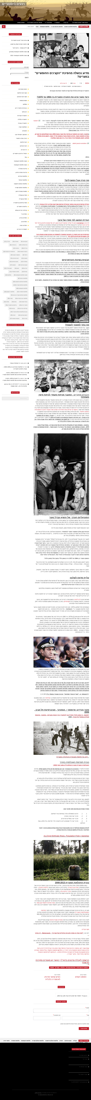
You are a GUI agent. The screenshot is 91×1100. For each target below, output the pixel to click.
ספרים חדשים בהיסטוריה (81, 26)
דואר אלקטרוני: (56, 1015)
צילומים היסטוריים (22, 206)
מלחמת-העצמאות (44, 26)
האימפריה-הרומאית (9, 251)
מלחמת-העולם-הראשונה (20, 281)
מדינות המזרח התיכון (21, 172)
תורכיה (24, 318)
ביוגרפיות (13, 245)
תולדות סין (24, 221)
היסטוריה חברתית (66, 86)
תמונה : (85, 134)
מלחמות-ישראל (22, 278)
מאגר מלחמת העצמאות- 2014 (18, 55)
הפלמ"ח (24, 261)
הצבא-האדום (14, 261)
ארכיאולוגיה (23, 245)
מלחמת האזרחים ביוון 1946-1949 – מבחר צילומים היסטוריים (79, 1061)
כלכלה (63, 967)
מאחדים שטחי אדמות (56, 920)
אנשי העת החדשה (22, 93)
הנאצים (24, 258)
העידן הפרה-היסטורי (21, 138)
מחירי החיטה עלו (66, 891)
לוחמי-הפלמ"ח (14, 271)
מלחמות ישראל (23, 180)
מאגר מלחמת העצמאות (20, 161)
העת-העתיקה (15, 258)
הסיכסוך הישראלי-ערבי (21, 134)
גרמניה (16, 248)
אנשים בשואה (21, 22)
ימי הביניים (24, 149)
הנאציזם (24, 130)
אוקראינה (24, 241)
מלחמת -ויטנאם (9, 291)
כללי (26, 157)
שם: (88, 1015)
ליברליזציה (77, 599)
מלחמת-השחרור (22, 291)
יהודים (24, 268)
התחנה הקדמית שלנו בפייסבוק (19, 44)
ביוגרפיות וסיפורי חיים (21, 108)
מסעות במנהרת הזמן (21, 191)
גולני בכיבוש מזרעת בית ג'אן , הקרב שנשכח (78, 1084)
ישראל (24, 271)
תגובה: (87, 1007)
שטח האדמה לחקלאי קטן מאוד (46, 903)
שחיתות (48, 698)
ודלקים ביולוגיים (43, 887)
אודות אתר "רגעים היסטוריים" (80, 22)
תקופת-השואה (14, 318)
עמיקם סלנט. (38, 1092)
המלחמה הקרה (23, 127)
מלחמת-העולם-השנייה (20, 285)
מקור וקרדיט (85, 929)
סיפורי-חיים (23, 305)
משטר (52, 967)
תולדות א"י (49, 22)
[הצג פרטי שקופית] (45, 10)
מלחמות (8, 275)
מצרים (57, 967)
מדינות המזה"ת (48, 86)
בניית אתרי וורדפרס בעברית (45, 1094)
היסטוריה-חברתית (82, 967)
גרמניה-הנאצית (22, 251)
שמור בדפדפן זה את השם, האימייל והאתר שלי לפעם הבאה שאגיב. (74, 1023)
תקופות (58, 22)
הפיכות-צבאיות (70, 967)
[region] (45, 10)
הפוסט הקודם (80, 977)
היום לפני (24, 112)
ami (71, 83)
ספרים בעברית (23, 199)
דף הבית (66, 22)
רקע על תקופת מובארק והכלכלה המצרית (72, 757)
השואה (13, 265)
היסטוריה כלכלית (22, 119)
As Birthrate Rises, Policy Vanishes (66, 836)
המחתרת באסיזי (14, 363)
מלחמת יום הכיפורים (21, 298)
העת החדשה (57, 86)
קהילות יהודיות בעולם (56, 26)
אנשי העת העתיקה (22, 96)
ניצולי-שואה (23, 301)
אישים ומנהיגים (76, 86)
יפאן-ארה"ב (8, 268)
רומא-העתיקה (22, 315)
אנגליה (15, 241)
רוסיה (36, 26)
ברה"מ (24, 248)
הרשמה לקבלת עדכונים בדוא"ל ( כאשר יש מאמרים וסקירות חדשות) (62, 961)
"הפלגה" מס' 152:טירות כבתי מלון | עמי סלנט (69, 996)
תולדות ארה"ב (23, 218)
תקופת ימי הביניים (22, 229)
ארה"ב (7, 241)
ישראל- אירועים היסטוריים (35, 22)
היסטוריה (68, 26)
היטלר (25, 255)
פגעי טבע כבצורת (73, 887)
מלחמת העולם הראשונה (20, 183)
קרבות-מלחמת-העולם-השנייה (18, 311)
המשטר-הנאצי (15, 255)
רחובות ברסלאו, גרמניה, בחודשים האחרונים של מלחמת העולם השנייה (79, 1068)
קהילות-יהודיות (22, 308)
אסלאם (25, 104)
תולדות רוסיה (23, 225)
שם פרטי (26, 67)
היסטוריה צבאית (22, 123)
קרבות (12, 308)
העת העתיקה (23, 146)
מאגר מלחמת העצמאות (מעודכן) (18, 51)
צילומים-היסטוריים (11, 305)
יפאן (17, 268)
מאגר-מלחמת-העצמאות (20, 275)
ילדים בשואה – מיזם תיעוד (20, 48)
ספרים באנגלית (23, 195)
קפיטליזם (66, 601)
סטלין (6, 301)
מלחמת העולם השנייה (21, 187)
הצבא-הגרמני (22, 265)
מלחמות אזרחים (22, 176)
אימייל (26, 72)
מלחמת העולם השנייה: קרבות (19, 295)
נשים (14, 301)
